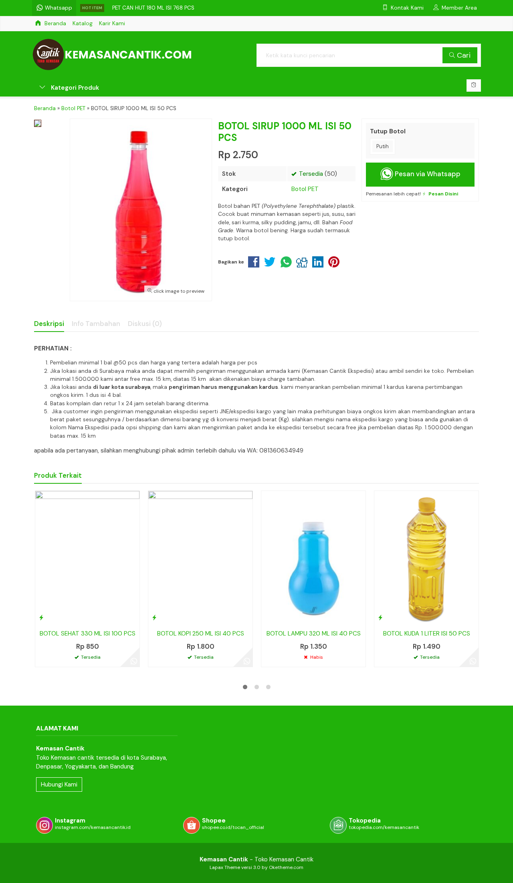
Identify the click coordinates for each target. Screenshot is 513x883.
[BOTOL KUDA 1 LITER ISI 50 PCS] (426, 557)
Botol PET (305, 189)
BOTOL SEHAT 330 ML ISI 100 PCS (87, 634)
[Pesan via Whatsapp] (134, 661)
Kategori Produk (74, 88)
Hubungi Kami (59, 784)
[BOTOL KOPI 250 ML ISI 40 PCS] (200, 557)
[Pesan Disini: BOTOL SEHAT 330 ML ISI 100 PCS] (41, 617)
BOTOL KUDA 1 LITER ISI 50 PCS (426, 634)
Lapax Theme (225, 867)
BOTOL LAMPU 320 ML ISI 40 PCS (314, 634)
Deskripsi (49, 324)
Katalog (83, 23)
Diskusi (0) (145, 324)
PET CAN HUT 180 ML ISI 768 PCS (153, 7)
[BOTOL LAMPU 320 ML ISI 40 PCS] (313, 557)
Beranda (54, 23)
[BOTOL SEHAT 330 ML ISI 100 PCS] (87, 557)
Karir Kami (112, 23)
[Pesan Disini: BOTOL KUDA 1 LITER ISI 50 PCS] (380, 617)
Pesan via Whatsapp (426, 174)
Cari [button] (463, 55)
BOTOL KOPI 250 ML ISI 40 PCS (200, 634)
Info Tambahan (96, 324)
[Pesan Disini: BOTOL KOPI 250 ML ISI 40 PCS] (154, 617)
